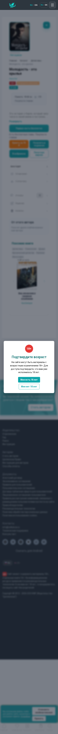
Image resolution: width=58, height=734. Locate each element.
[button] (52, 5)
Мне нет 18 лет (29, 386)
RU (31, 5)
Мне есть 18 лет (29, 379)
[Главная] (12, 5)
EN (36, 5)
